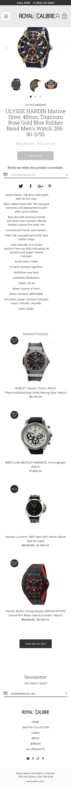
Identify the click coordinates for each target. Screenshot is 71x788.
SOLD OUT (35, 155)
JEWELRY (35, 743)
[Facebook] (30, 186)
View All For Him (35, 643)
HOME (35, 722)
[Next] (64, 48)
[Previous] (7, 48)
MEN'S (36, 738)
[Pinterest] (50, 186)
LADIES (35, 732)
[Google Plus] (40, 186)
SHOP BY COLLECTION (35, 727)
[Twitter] (20, 186)
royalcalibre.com (35, 781)
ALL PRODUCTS (35, 749)
